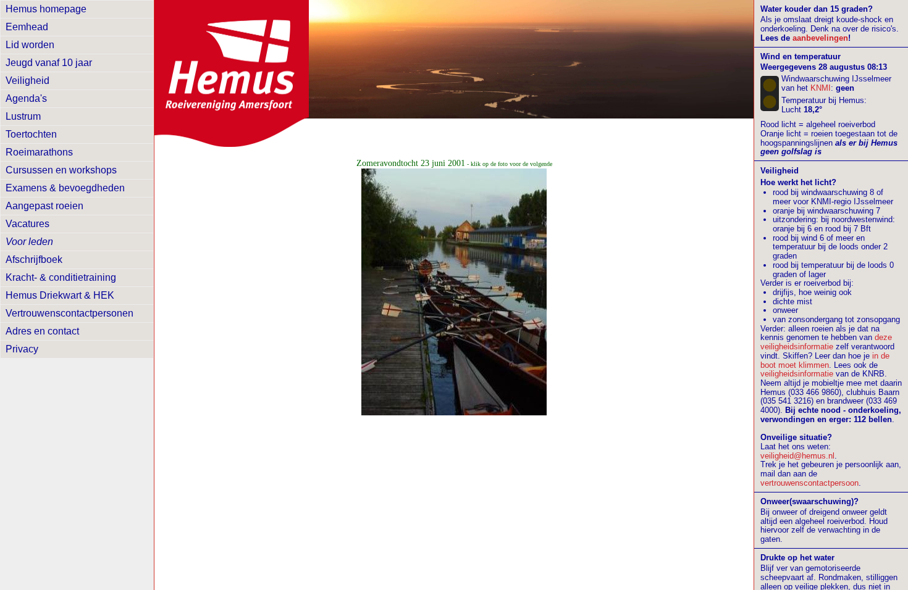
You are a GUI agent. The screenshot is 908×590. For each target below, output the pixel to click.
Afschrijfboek (34, 259)
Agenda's (26, 98)
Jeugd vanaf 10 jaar (49, 62)
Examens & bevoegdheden (65, 188)
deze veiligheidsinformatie (826, 342)
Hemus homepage (46, 9)
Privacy (22, 349)
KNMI (820, 88)
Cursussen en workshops (61, 170)
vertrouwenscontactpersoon (809, 483)
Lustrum (23, 116)
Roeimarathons (39, 152)
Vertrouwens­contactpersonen (69, 313)
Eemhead (27, 27)
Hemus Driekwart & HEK (60, 295)
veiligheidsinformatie (796, 373)
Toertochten (31, 134)
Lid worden (30, 44)
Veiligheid (27, 80)
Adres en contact (42, 331)
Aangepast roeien (44, 206)
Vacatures (27, 223)
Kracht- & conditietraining (61, 277)
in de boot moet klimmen (824, 360)
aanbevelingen (820, 38)
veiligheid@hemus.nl (797, 455)
